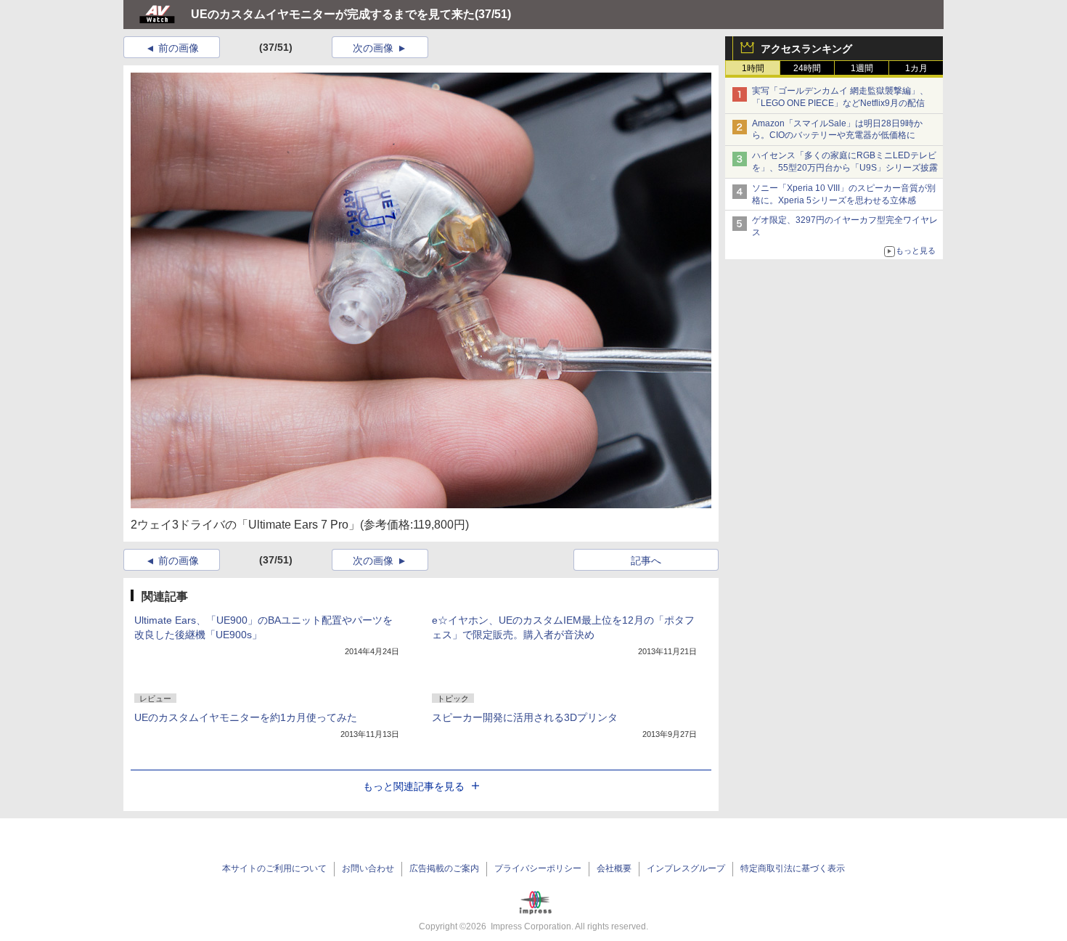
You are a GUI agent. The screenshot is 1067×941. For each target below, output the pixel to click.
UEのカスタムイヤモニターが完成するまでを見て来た (333, 14)
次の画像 (373, 48)
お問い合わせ (368, 868)
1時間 (753, 68)
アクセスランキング (806, 48)
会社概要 (614, 868)
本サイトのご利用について (274, 868)
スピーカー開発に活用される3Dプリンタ (525, 717)
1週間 (862, 68)
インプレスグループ (686, 868)
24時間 (807, 68)
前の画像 (178, 48)
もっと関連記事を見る (414, 786)
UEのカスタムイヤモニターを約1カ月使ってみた (245, 717)
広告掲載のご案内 (444, 868)
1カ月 (916, 68)
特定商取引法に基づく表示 (792, 868)
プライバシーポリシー (537, 868)
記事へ (646, 560)
